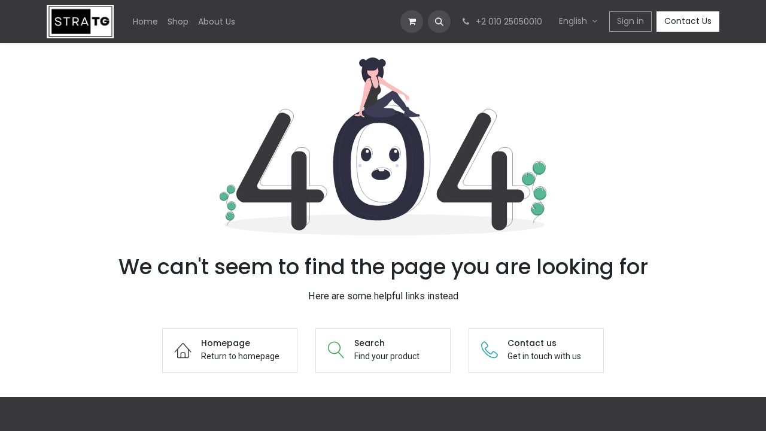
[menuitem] (145, 22)
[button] (439, 21)
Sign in (630, 21)
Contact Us (688, 21)
